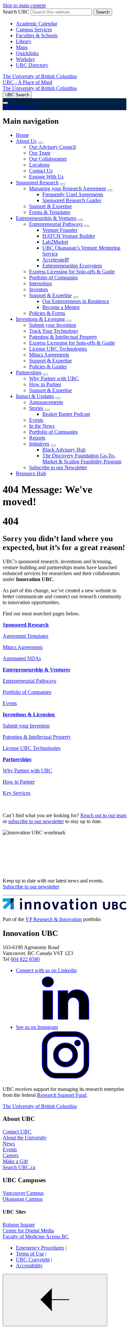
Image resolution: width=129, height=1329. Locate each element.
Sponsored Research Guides (71, 200)
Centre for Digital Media (28, 1230)
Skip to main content (24, 5)
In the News (42, 426)
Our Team (39, 153)
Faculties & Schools (37, 35)
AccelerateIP (55, 260)
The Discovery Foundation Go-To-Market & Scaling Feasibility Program (81, 458)
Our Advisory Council (52, 147)
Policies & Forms (47, 313)
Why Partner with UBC (54, 378)
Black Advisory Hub (64, 449)
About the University (25, 1137)
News (9, 1143)
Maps (21, 47)
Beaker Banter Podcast (66, 414)
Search (102, 12)
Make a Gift (15, 1161)
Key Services (16, 793)
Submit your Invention (52, 325)
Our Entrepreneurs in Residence (75, 301)
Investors (38, 289)
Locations (39, 165)
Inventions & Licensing (40, 319)
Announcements (46, 402)
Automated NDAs (22, 658)
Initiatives (39, 444)
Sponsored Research (37, 182)
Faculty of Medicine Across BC (36, 1236)
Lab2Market (55, 242)
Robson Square (19, 1224)
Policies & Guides (48, 366)
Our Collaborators (48, 159)
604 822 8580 (25, 959)
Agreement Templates (25, 636)
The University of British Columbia (40, 76)
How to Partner (45, 384)
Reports (37, 438)
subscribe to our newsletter (36, 821)
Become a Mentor (61, 307)
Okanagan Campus (23, 1199)
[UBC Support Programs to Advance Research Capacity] (64, 908)
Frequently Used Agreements (72, 194)
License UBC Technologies (58, 349)
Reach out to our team (103, 815)
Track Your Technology (53, 331)
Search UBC (16, 12)
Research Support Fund (61, 1095)
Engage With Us (46, 176)
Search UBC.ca (19, 1167)
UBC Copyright (33, 1259)
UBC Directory (32, 65)
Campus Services (34, 29)
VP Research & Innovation (53, 919)
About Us (26, 141)
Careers (11, 1155)
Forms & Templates (49, 212)
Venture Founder (59, 230)
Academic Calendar (36, 23)
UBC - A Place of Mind (27, 82)
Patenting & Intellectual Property (63, 337)
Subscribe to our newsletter (31, 886)
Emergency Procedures (40, 1248)
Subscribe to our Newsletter (58, 467)
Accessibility (29, 1265)
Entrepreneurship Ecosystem (72, 265)
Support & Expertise (50, 206)
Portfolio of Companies (53, 277)
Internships (40, 283)
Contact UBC (17, 1131)
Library (23, 41)
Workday (25, 59)
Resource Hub (31, 473)
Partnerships (28, 372)
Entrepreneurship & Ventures (46, 218)
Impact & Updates (35, 396)
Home (22, 135)
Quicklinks (27, 53)
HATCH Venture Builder (68, 236)
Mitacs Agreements (49, 354)
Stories (36, 408)
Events (36, 420)
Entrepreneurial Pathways (56, 224)
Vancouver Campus (23, 1193)
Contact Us (41, 170)
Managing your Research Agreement (67, 188)
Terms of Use (30, 1253)
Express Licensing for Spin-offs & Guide (72, 271)
